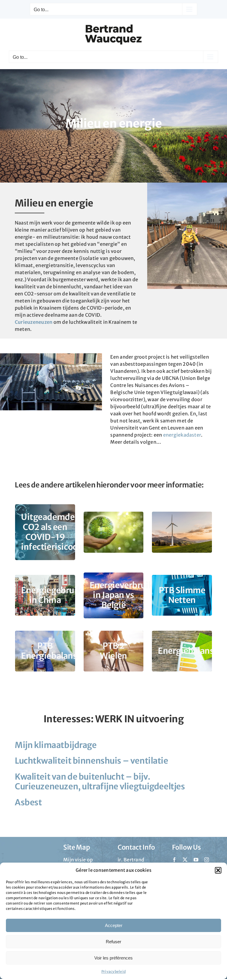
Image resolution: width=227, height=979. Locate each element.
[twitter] (185, 859)
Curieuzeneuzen (33, 322)
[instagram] (206, 859)
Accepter (113, 925)
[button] (218, 870)
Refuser (113, 941)
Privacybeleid (113, 971)
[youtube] (196, 859)
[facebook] (174, 859)
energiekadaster (182, 435)
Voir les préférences (113, 957)
